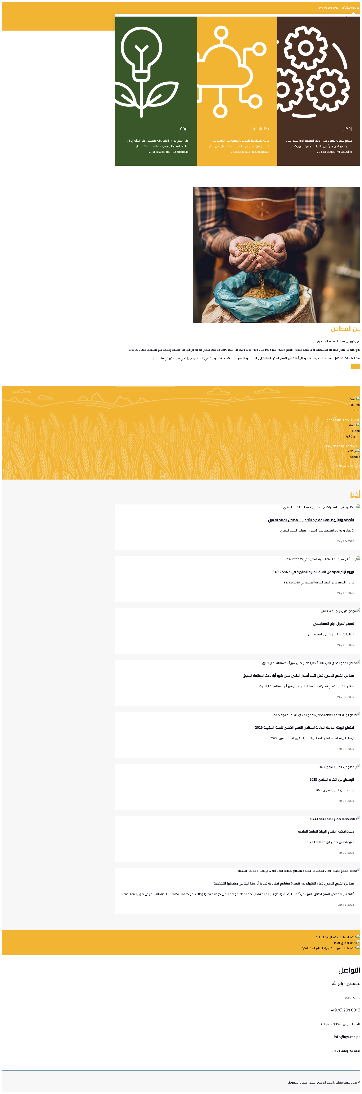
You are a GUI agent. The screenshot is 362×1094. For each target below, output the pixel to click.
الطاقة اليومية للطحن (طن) (339, 446)
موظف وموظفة (347, 466)
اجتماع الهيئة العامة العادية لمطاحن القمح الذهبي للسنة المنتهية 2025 (304, 727)
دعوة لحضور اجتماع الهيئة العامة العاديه (326, 831)
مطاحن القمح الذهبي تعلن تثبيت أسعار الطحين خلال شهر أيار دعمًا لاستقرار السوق (298, 675)
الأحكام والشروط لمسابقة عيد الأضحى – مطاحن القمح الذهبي (311, 520)
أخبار (354, 494)
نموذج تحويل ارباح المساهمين (333, 623)
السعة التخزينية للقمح (339, 420)
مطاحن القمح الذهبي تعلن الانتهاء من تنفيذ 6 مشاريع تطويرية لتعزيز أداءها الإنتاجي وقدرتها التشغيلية (284, 883)
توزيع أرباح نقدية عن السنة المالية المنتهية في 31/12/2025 (313, 572)
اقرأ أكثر (355, 366)
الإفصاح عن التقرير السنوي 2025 (332, 779)
